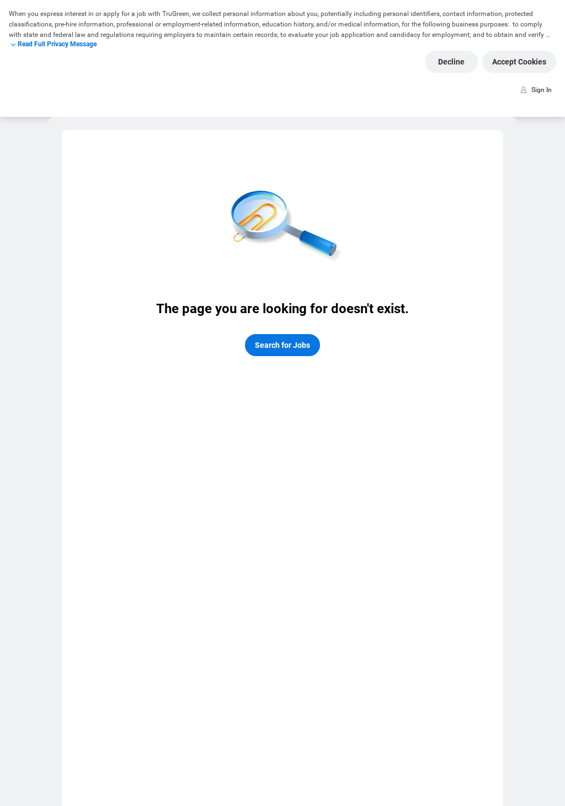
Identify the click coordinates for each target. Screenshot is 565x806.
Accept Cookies (519, 61)
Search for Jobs (282, 345)
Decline (451, 61)
